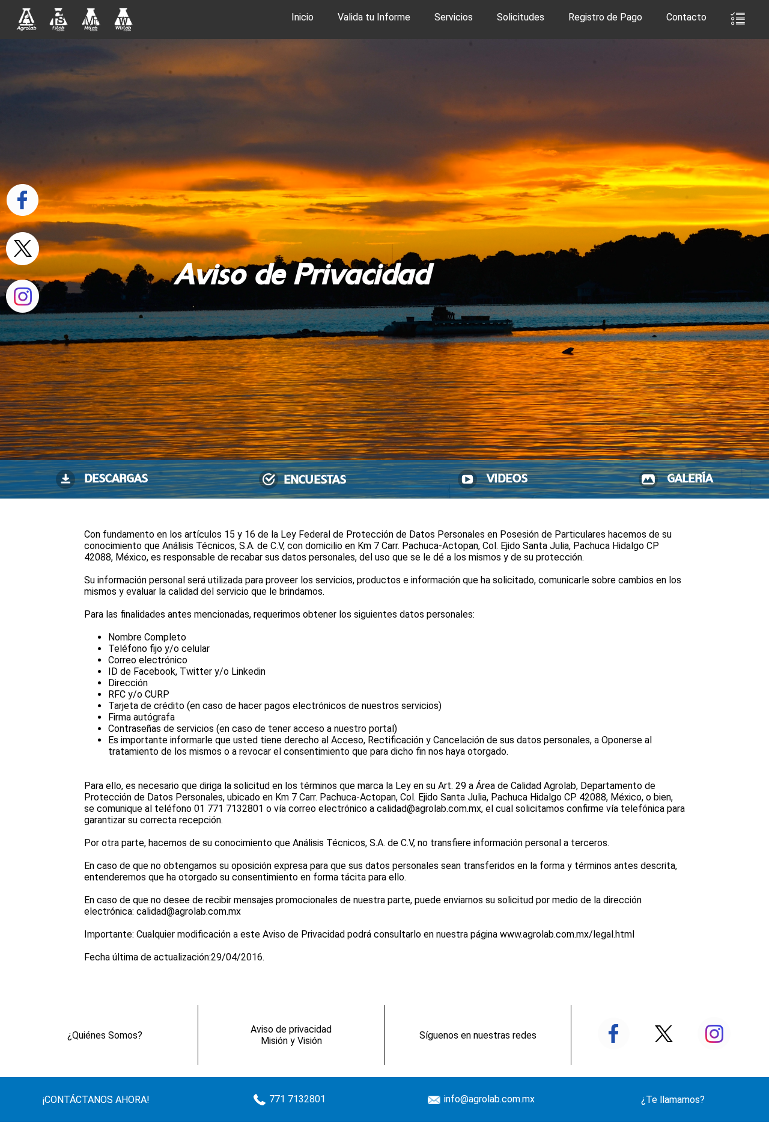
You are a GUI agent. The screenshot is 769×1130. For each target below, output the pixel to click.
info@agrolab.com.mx (488, 1099)
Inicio (302, 17)
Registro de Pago (605, 17)
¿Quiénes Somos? (104, 1035)
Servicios (453, 17)
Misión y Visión (291, 1040)
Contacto (686, 17)
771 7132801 (296, 1099)
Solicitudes (520, 17)
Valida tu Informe (374, 17)
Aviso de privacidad (291, 1029)
